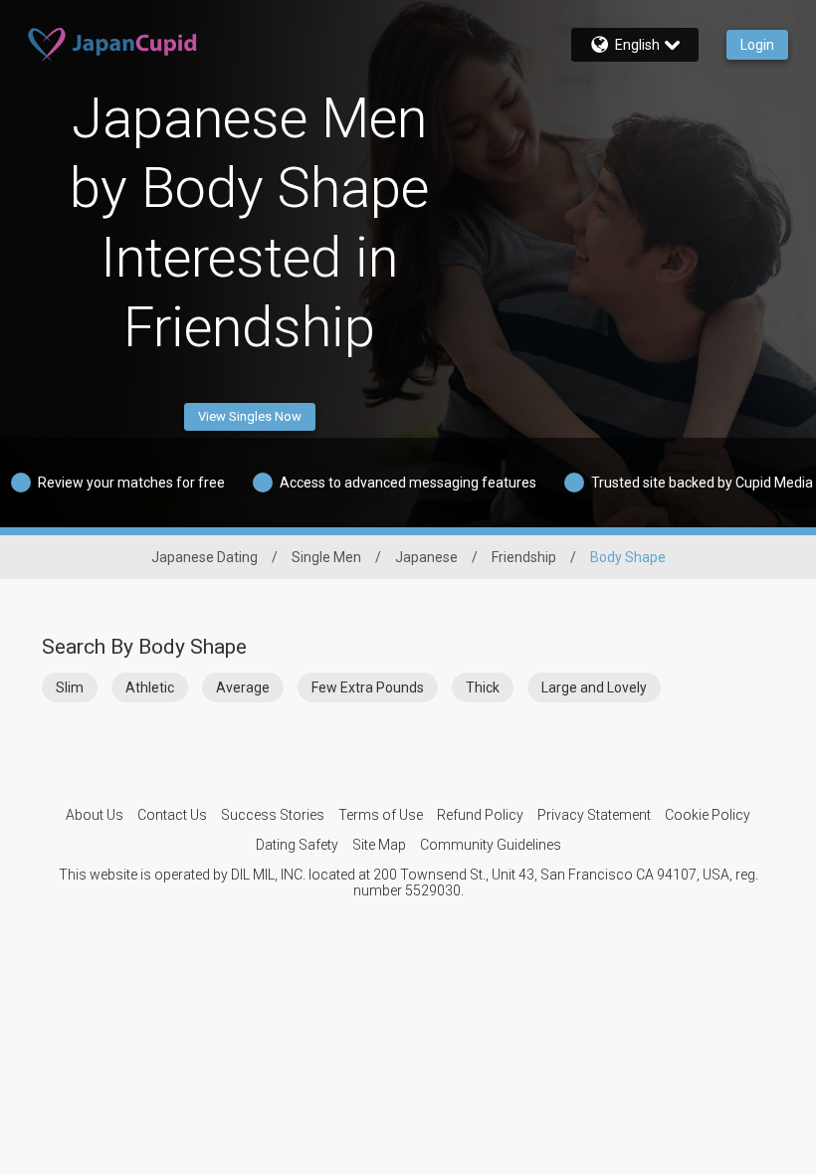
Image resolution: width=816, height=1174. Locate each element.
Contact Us (172, 815)
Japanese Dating (204, 557)
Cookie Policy (707, 815)
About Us (94, 815)
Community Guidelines (490, 845)
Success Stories (272, 815)
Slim (70, 687)
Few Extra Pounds (367, 687)
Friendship (524, 557)
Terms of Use (380, 815)
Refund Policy (480, 815)
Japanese (426, 557)
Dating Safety (297, 845)
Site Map (379, 845)
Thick (483, 687)
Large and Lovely (594, 687)
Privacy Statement (594, 815)
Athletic (149, 687)
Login (757, 45)
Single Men (326, 557)
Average (243, 687)
